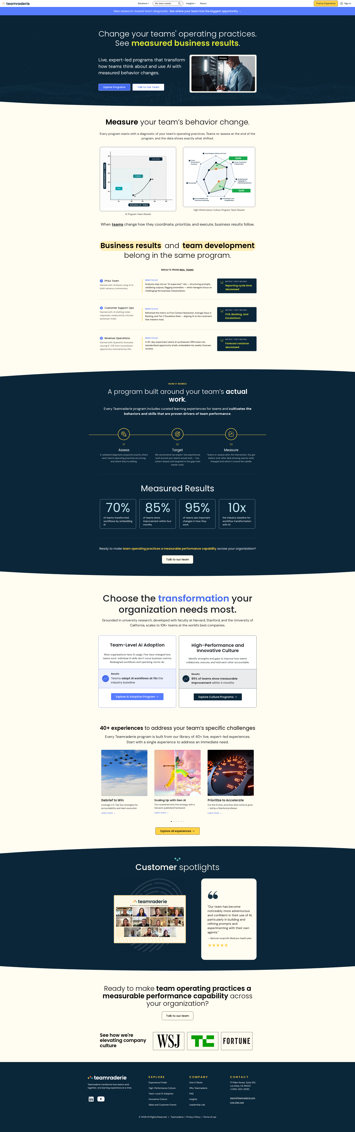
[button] (171, 821)
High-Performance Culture (162, 1088)
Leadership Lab (197, 1104)
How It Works (195, 1082)
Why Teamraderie (198, 1088)
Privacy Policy (193, 1116)
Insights (190, 3)
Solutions (142, 3)
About (203, 3)
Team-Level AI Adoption (161, 1093)
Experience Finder (158, 1082)
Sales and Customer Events (162, 1104)
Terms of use (209, 1116)
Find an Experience (326, 3)
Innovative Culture (158, 1099)
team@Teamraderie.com (242, 1098)
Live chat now (237, 1102)
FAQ (191, 1093)
